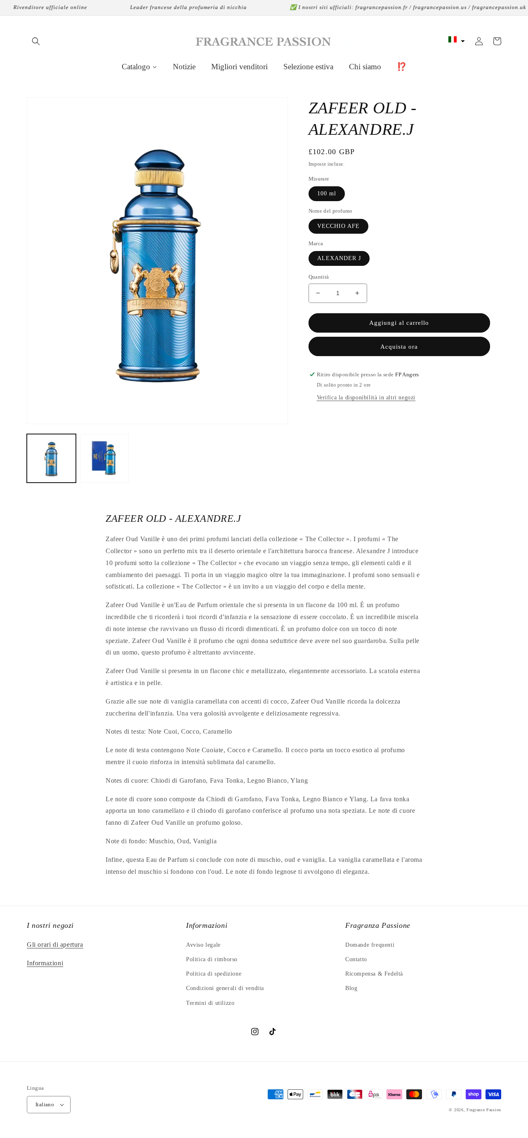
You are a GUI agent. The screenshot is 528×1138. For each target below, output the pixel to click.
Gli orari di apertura (55, 944)
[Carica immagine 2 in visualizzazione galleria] (104, 458)
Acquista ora (399, 346)
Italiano (44, 1104)
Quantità (319, 277)
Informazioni (45, 963)
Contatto (356, 959)
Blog (351, 988)
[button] (36, 41)
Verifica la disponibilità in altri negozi (366, 397)
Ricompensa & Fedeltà (374, 974)
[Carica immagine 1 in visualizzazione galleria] (51, 458)
